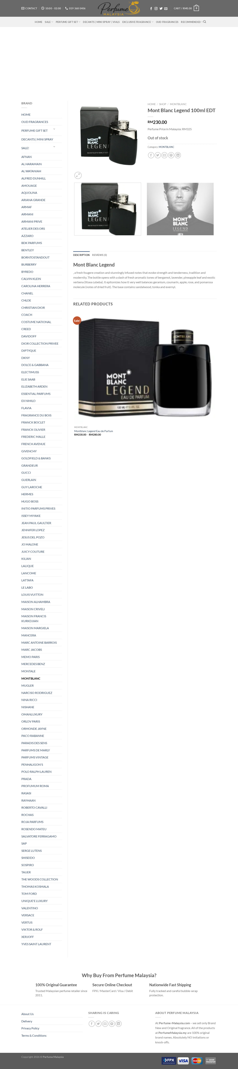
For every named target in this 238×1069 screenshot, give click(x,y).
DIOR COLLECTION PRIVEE (39, 343)
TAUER (26, 872)
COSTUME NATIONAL (36, 322)
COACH (26, 314)
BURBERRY (28, 264)
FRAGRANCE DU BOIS (36, 415)
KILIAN (26, 558)
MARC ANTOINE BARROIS (39, 642)
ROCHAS (27, 814)
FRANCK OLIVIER (33, 429)
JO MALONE (29, 544)
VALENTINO (29, 908)
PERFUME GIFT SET (67, 21)
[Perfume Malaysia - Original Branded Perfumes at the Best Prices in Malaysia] (119, 8)
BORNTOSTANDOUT (35, 257)
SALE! (25, 148)
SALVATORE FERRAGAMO (39, 836)
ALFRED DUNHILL (33, 178)
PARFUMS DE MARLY (35, 750)
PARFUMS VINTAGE (34, 757)
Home (152, 104)
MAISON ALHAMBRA (35, 601)
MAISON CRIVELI (33, 609)
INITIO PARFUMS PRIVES (38, 508)
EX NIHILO (28, 400)
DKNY (25, 357)
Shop (162, 104)
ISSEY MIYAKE (31, 515)
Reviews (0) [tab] (99, 254)
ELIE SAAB (28, 379)
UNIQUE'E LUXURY (34, 901)
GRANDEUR (29, 465)
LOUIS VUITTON (32, 594)
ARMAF (26, 207)
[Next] (87, 173)
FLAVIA (26, 408)
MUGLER (27, 685)
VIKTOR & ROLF (32, 929)
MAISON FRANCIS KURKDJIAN (33, 618)
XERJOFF (27, 936)
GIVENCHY (29, 451)
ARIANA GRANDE (33, 200)
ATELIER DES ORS (33, 228)
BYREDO (27, 271)
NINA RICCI (29, 700)
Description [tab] (81, 254)
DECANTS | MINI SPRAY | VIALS (101, 21)
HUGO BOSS (29, 501)
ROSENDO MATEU (33, 829)
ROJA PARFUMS (32, 822)
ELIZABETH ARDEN (34, 386)
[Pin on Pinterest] (171, 155)
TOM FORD (29, 893)
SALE (48, 21)
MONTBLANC (30, 678)
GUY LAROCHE (31, 487)
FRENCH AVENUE (33, 444)
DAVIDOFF (28, 336)
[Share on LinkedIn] (178, 155)
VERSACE (27, 915)
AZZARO (27, 235)
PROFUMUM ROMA (35, 786)
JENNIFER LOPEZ (33, 530)
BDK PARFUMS (31, 243)
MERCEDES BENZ (33, 664)
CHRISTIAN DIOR (33, 307)
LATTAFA (27, 580)
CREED (26, 329)
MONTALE (28, 671)
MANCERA (28, 635)
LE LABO (27, 587)
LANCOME (28, 573)
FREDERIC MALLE (33, 436)
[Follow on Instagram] (156, 8)
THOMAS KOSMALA (35, 886)
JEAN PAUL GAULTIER (36, 523)
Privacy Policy (30, 1028)
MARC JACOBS (31, 649)
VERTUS (26, 922)
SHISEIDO (28, 857)
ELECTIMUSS (30, 372)
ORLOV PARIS (30, 721)
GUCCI (26, 472)
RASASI (26, 793)
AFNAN (26, 156)
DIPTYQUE (28, 350)
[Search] (204, 21)
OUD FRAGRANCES (167, 21)
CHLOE (26, 300)
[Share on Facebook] (151, 155)
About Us (27, 1014)
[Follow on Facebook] (151, 8)
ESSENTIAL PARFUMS (35, 393)
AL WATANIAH (31, 171)
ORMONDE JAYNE (33, 728)
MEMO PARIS (30, 657)
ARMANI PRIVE (31, 221)
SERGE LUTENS (31, 850)
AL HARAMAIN (31, 164)
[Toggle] (54, 129)
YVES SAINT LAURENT (36, 944)
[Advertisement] (119, 62)
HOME (38, 21)
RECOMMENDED (191, 21)
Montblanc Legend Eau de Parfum (93, 431)
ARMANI (27, 214)
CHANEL (27, 293)
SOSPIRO (27, 865)
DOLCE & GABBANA (35, 365)
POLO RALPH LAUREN (36, 771)
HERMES (27, 494)
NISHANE (27, 707)
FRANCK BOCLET (33, 422)
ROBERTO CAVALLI (34, 807)
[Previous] (75, 239)
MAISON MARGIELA (35, 628)
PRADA (26, 779)
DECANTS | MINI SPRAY (37, 139)
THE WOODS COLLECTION (39, 879)
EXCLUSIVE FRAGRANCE (136, 21)
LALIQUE (27, 566)
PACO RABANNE (32, 735)
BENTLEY (27, 250)
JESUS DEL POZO (32, 537)
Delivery (26, 1021)
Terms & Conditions (33, 1035)
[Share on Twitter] (158, 155)
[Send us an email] (165, 8)
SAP (24, 843)
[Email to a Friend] (164, 155)
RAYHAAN (28, 800)
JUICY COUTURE (32, 551)
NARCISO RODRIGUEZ (36, 692)
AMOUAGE (29, 185)
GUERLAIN (28, 479)
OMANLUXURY (31, 714)
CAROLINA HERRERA (35, 286)
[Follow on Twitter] (161, 8)
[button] (186, 8)
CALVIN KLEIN (31, 278)
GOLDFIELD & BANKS (36, 458)
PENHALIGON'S (32, 764)
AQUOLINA (29, 192)
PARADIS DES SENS (34, 743)
